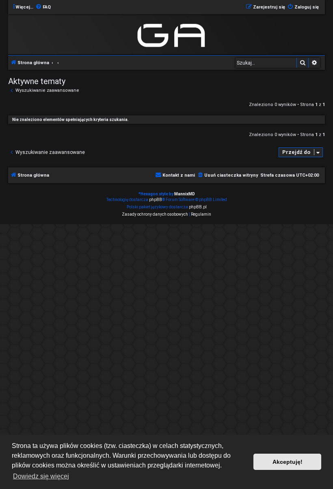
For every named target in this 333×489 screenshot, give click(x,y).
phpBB (155, 199)
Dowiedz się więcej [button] (41, 476)
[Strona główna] (173, 34)
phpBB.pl (198, 207)
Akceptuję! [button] (287, 462)
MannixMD (184, 194)
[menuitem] (43, 7)
